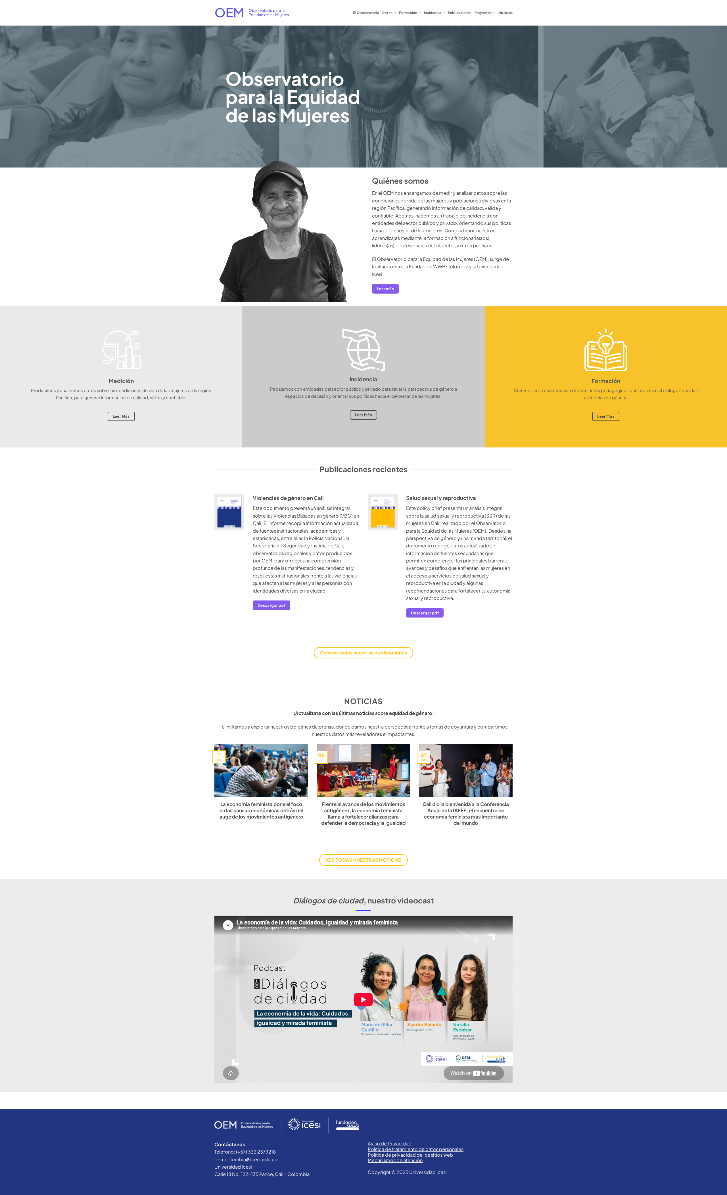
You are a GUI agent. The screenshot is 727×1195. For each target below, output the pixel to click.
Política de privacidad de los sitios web (410, 1155)
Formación (408, 13)
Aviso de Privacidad (389, 1143)
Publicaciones (460, 13)
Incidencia (432, 13)
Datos (387, 13)
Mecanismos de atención (395, 1160)
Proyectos (483, 13)
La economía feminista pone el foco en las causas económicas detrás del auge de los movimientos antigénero (261, 810)
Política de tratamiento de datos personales (415, 1149)
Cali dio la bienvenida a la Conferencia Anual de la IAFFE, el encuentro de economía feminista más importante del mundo (466, 813)
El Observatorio (366, 13)
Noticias (505, 13)
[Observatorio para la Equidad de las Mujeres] (252, 12)
